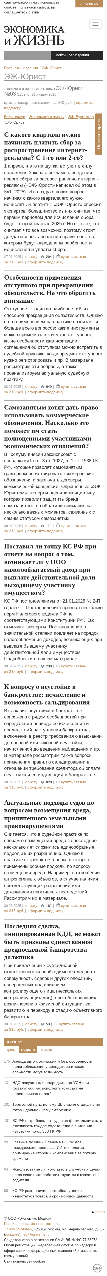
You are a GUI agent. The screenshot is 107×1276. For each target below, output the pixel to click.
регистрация (79, 55)
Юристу (30, 256)
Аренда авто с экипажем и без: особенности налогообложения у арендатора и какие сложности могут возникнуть (52, 1066)
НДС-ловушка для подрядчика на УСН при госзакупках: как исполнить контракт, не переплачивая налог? (50, 1088)
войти (61, 55)
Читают (14, 1042)
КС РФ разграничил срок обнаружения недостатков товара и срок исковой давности (52, 1193)
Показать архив (98, 134)
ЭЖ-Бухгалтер (81, 117)
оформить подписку (45, 262)
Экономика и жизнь (46, 117)
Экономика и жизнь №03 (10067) (29, 89)
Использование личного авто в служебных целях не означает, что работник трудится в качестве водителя (56, 1174)
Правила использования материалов (34, 1224)
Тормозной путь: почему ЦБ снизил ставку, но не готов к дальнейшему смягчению (56, 1107)
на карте (12, 1234)
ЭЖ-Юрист (25, 76)
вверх (100, 1212)
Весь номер (14, 117)
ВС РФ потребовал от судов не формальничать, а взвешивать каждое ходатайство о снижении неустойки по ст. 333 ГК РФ (57, 1126)
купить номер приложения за (38, 102)
